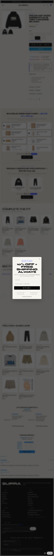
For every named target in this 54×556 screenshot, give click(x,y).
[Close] (39, 259)
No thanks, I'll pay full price (27, 296)
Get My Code (26, 288)
